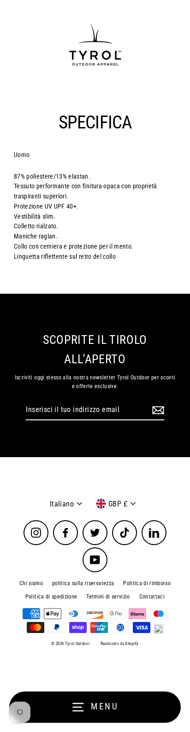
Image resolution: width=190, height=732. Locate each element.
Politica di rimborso (147, 583)
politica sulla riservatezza (83, 583)
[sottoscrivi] (156, 410)
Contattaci (152, 596)
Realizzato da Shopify (120, 643)
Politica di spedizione (51, 596)
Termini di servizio (108, 596)
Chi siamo (31, 583)
